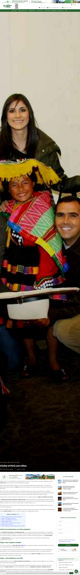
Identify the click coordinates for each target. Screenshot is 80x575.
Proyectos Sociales (68, 7)
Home (1, 462)
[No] (78, 573)
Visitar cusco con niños (6, 524)
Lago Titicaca (21, 545)
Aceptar (71, 573)
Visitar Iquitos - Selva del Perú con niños (11, 522)
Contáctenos (68, 545)
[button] (14, 11)
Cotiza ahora (50, 477)
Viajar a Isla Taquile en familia (8, 518)
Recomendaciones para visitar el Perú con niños (13, 525)
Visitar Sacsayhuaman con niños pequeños (11, 516)
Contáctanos (43, 7)
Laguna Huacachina (6, 521)
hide (17, 514)
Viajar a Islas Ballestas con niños (9, 519)
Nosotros (74, 4)
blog (5, 462)
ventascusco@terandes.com (55, 7)
